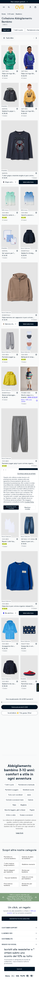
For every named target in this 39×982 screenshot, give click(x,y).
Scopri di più (26, 900)
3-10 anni (10, 14)
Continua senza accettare (26, 473)
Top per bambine (11, 878)
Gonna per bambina (25, 871)
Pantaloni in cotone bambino (10, 857)
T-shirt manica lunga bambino (9, 864)
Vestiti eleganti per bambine (9, 871)
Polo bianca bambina (8, 884)
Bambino (19, 14)
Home (4, 14)
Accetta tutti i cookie (11, 507)
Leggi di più (19, 833)
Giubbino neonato (28, 864)
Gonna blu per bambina (27, 884)
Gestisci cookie (27, 508)
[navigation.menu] (4, 7)
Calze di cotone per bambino (27, 877)
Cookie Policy (29, 502)
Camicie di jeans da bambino (27, 857)
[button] (38, 687)
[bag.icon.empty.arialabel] (35, 7)
